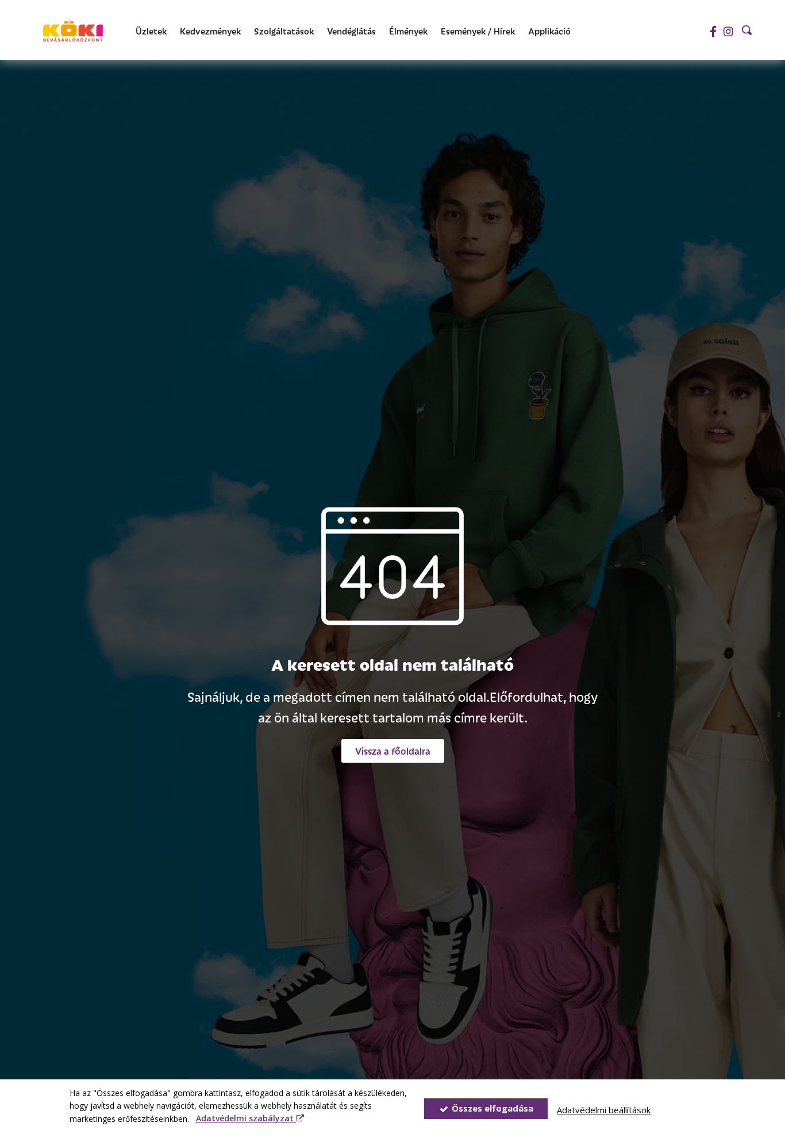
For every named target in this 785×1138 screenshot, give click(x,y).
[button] (392, 751)
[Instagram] (728, 31)
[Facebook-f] (712, 31)
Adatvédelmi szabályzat (246, 1118)
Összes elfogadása (491, 1108)
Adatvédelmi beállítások (604, 1110)
